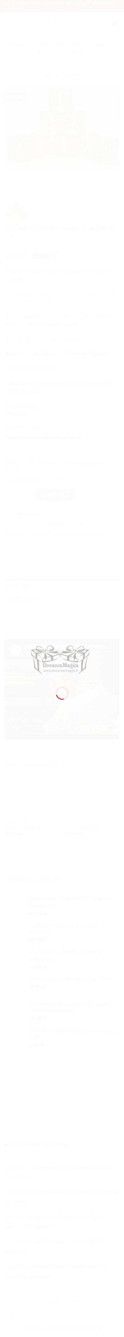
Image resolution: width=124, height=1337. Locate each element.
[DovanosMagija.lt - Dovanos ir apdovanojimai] (62, 660)
